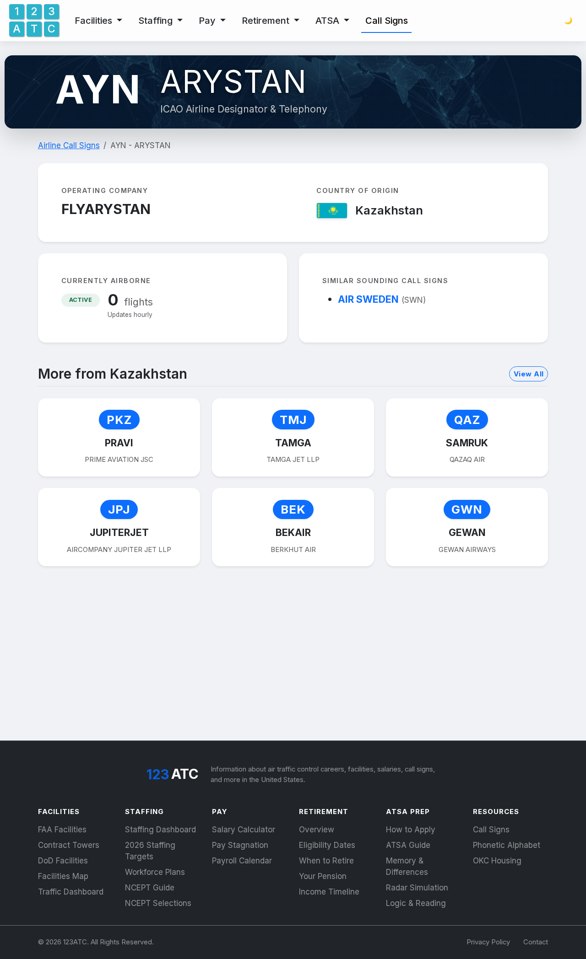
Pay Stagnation (240, 845)
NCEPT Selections (158, 903)
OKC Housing (497, 860)
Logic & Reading (416, 903)
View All (529, 374)
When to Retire (326, 860)
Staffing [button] (156, 20)
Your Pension (323, 876)
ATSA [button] (328, 20)
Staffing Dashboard (160, 829)
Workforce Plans (155, 872)
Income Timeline (329, 891)
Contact (535, 942)
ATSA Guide (408, 845)
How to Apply (410, 829)
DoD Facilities (63, 860)
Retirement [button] (267, 20)
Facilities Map (63, 876)
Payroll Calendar (242, 860)
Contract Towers (68, 845)
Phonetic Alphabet (506, 845)
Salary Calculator (243, 829)
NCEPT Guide (149, 887)
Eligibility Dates (327, 845)
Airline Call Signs (69, 145)
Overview (316, 829)
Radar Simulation (417, 887)
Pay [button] (208, 20)
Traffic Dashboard (70, 891)
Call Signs (386, 20)
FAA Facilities (62, 829)
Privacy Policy (488, 942)
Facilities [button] (94, 20)
